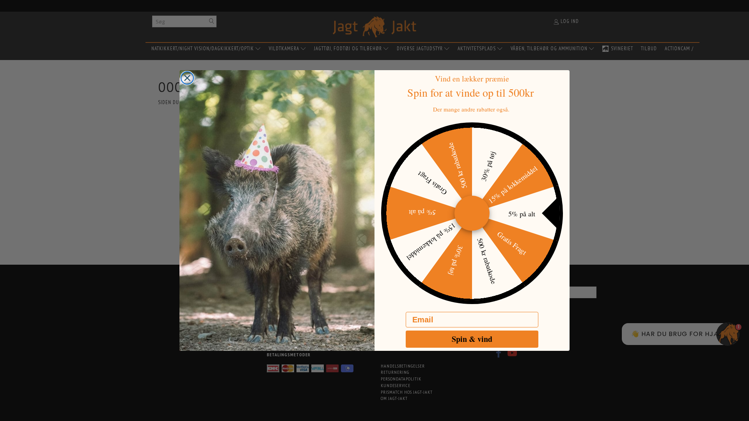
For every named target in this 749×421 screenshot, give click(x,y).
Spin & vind (472, 339)
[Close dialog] (187, 78)
